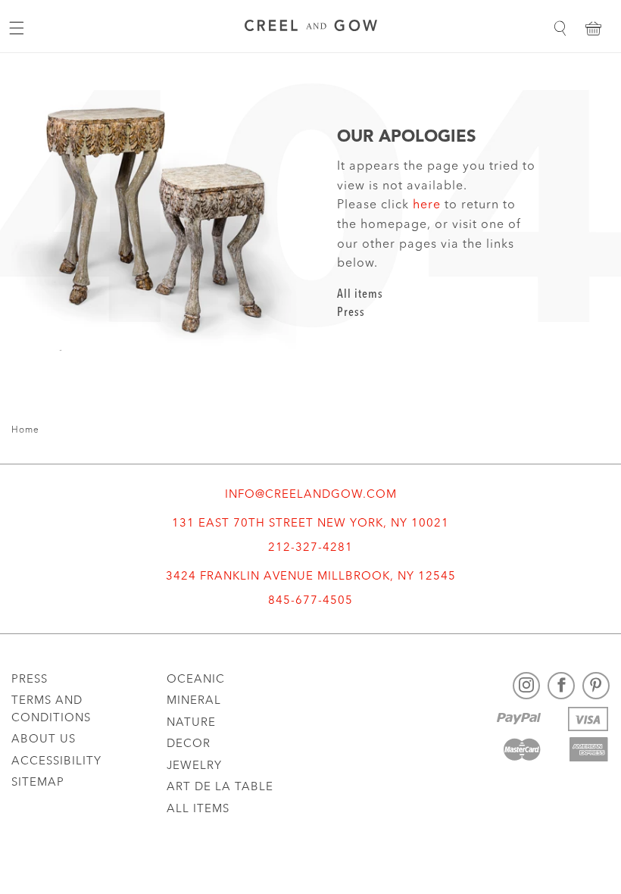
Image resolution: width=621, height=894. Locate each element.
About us (43, 740)
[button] (559, 28)
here (427, 205)
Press (351, 313)
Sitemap (37, 783)
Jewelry (194, 766)
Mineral (194, 701)
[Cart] (593, 28)
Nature (191, 723)
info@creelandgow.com (311, 495)
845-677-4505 (310, 601)
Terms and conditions (51, 710)
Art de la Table (220, 787)
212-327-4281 (310, 548)
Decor (189, 744)
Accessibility (56, 761)
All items (360, 295)
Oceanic (196, 680)
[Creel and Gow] (311, 28)
